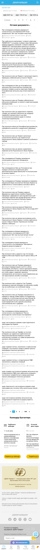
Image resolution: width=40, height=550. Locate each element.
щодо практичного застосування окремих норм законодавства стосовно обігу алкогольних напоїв (19, 387)
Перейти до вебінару (12, 456)
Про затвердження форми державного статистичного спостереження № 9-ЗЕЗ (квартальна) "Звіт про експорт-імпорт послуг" (18, 233)
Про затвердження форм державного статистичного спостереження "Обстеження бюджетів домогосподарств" (17, 244)
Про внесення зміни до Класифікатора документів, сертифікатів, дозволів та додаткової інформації (19, 127)
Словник (7, 20)
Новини (18, 548)
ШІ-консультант (21, 542)
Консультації (25, 548)
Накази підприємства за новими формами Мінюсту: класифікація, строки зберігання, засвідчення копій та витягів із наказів (12, 439)
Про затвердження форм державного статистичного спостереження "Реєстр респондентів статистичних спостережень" (17, 313)
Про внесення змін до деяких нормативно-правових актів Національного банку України (17, 150)
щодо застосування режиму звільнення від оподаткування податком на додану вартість (17, 399)
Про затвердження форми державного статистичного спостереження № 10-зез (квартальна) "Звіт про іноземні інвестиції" (17, 31)
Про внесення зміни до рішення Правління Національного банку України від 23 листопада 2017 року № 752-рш (20, 208)
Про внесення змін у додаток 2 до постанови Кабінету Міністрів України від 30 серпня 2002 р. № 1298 (19, 255)
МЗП (5, 15)
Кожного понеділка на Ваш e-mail (15, 534)
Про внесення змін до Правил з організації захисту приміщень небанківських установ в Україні (20, 77)
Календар (33, 548)
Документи (4, 548)
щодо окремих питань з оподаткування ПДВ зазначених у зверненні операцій (17, 361)
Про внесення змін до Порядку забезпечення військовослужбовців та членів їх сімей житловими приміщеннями (20, 102)
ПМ (31, 15)
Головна (11, 548)
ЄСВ (17, 15)
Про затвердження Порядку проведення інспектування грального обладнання (16, 159)
